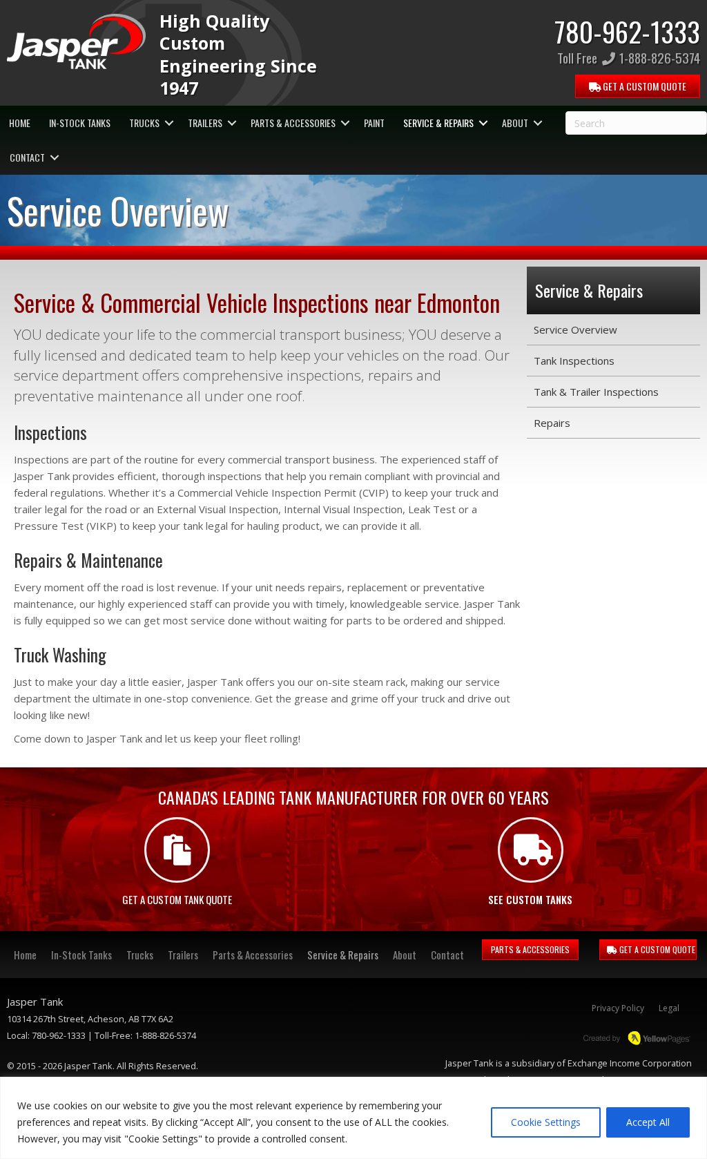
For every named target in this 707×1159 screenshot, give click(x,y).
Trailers (205, 122)
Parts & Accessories (293, 122)
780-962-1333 (627, 31)
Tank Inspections (574, 360)
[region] (353, 1118)
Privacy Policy (618, 1008)
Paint (374, 122)
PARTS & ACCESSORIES (530, 949)
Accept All (648, 1122)
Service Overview (575, 329)
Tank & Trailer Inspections (596, 392)
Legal (669, 1008)
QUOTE (643, 86)
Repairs (552, 423)
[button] (168, 123)
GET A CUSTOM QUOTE (656, 949)
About (515, 122)
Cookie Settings (546, 1122)
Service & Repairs (438, 122)
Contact (27, 157)
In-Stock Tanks (79, 122)
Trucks (144, 122)
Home (19, 122)
